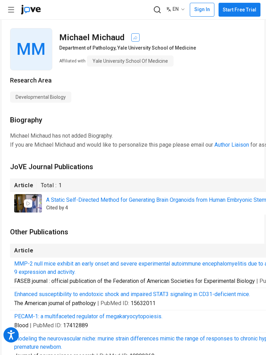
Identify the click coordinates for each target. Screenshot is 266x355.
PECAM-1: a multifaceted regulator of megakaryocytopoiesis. (88, 316)
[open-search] (157, 10)
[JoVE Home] (31, 10)
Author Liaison (231, 144)
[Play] (28, 203)
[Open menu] (11, 9)
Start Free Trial (239, 9)
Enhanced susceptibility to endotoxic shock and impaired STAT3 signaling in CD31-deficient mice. (132, 294)
